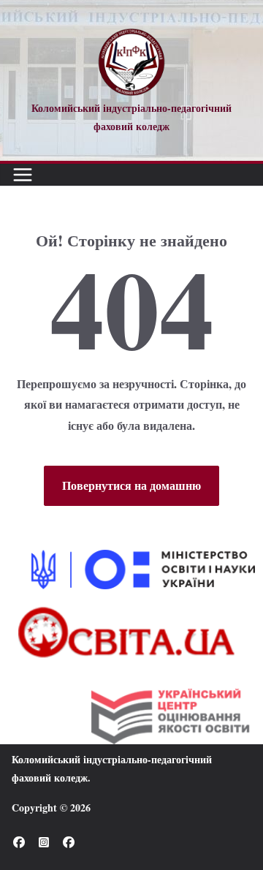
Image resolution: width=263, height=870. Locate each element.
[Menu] (23, 175)
